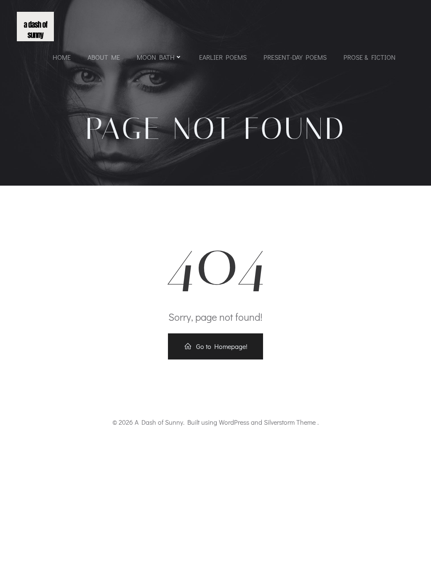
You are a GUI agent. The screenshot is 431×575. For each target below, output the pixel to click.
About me (104, 57)
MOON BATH (156, 57)
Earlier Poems (223, 57)
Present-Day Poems (295, 57)
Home (62, 57)
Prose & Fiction (369, 57)
